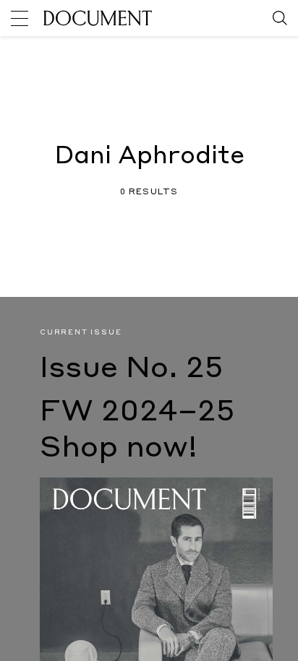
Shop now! (118, 448)
